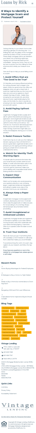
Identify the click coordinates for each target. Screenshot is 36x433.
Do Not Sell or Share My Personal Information (16, 417)
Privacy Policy (5, 390)
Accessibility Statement (9, 393)
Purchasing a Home (25, 21)
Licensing (4, 387)
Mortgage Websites (14, 426)
